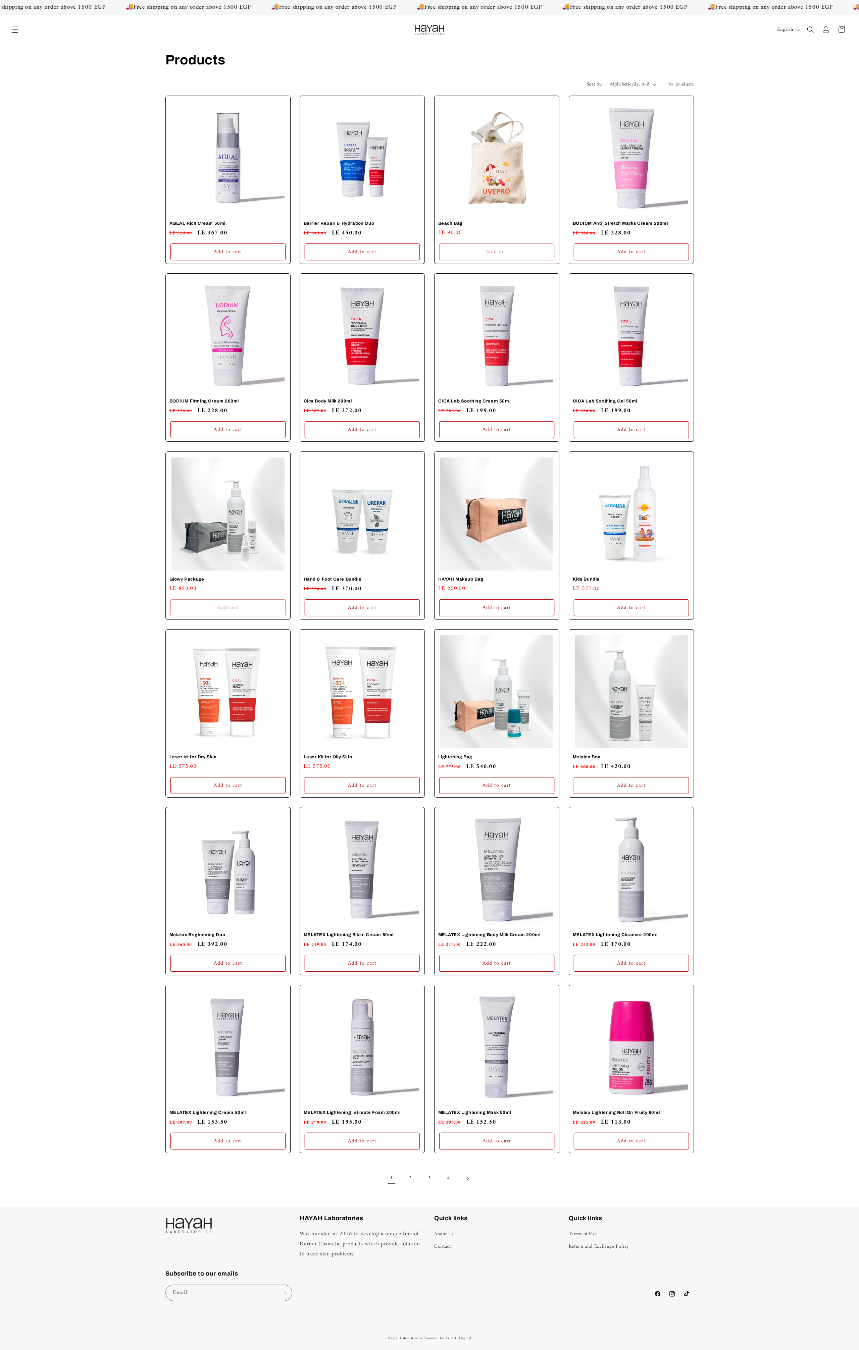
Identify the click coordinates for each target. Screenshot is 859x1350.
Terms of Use (583, 1234)
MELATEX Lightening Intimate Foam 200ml (352, 1112)
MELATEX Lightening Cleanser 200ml (614, 934)
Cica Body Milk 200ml (328, 401)
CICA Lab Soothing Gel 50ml (604, 401)
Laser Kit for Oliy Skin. (329, 757)
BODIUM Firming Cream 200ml (204, 401)
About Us (444, 1234)
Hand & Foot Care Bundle (333, 579)
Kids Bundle (586, 579)
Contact (442, 1246)
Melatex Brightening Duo (197, 934)
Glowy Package (186, 579)
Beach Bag (450, 223)
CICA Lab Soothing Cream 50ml (474, 401)
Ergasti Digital (458, 1338)
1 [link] (391, 1178)
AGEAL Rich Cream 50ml (197, 223)
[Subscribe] (284, 1293)
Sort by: (595, 84)
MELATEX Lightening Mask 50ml (474, 1112)
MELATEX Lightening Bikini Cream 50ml (349, 934)
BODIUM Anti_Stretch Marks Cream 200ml (620, 223)
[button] (14, 29)
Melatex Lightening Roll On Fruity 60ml (616, 1112)
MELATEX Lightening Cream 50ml (207, 1112)
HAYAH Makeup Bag (461, 579)
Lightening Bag (455, 757)
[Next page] (467, 1178)
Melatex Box (586, 757)
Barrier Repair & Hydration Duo (339, 223)
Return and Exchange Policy (599, 1246)
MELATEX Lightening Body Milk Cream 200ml (489, 934)
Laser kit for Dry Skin (192, 757)
